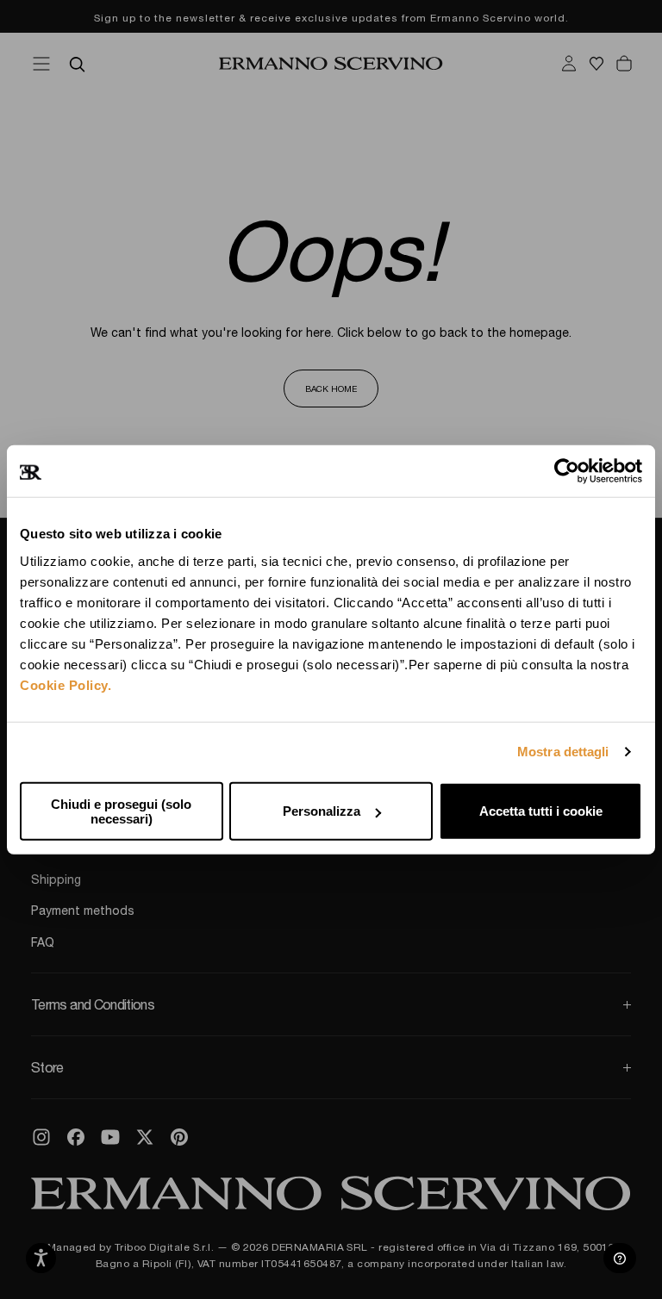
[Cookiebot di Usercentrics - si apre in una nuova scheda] (566, 471)
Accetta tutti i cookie (541, 811)
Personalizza (321, 811)
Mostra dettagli (563, 751)
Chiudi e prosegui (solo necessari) (121, 810)
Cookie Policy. (65, 684)
